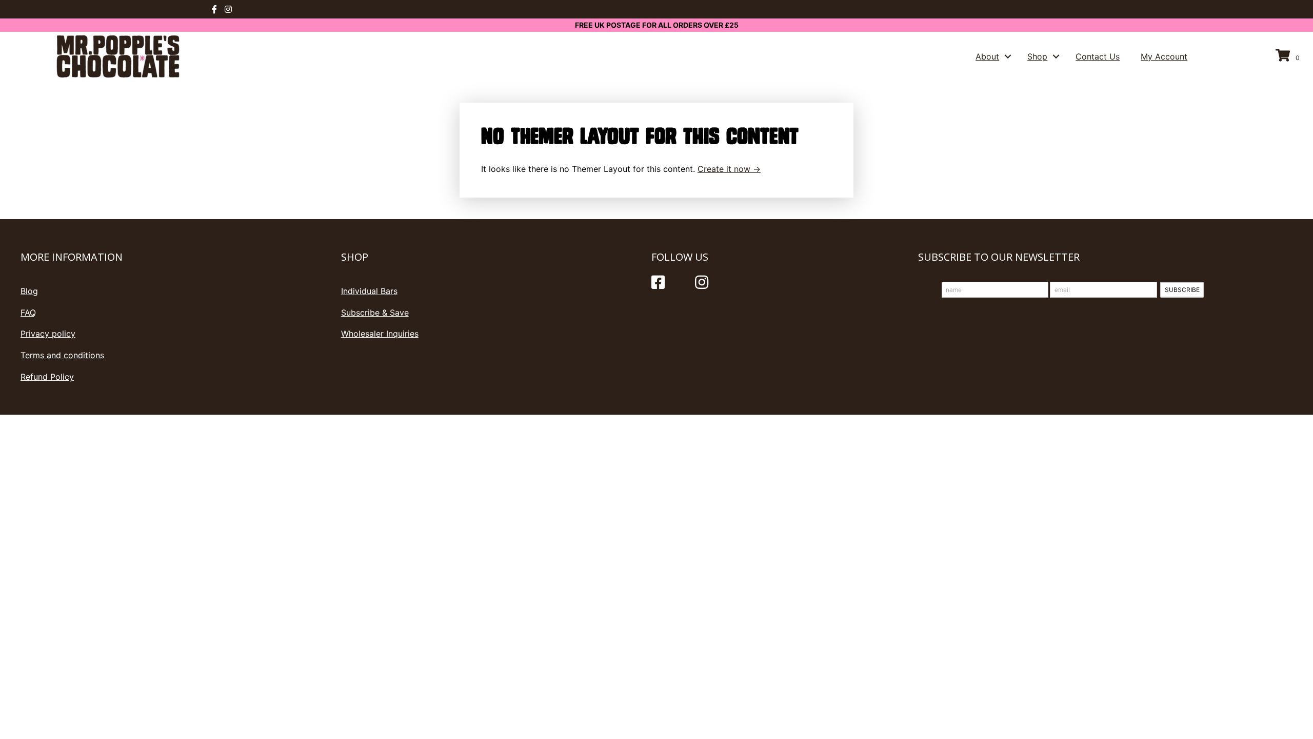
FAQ (28, 312)
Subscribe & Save (375, 312)
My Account (1164, 56)
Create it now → (729, 169)
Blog (29, 291)
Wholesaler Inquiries (380, 333)
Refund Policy (47, 377)
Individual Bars (369, 291)
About (987, 56)
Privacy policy (48, 333)
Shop (1037, 56)
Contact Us (1098, 56)
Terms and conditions (62, 355)
